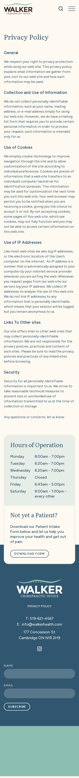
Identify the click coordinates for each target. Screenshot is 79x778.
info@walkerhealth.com (42, 624)
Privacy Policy (39, 606)
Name (8, 665)
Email (8, 685)
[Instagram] (39, 648)
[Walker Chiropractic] (18, 8)
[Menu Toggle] (71, 9)
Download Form (29, 553)
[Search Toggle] (61, 8)
